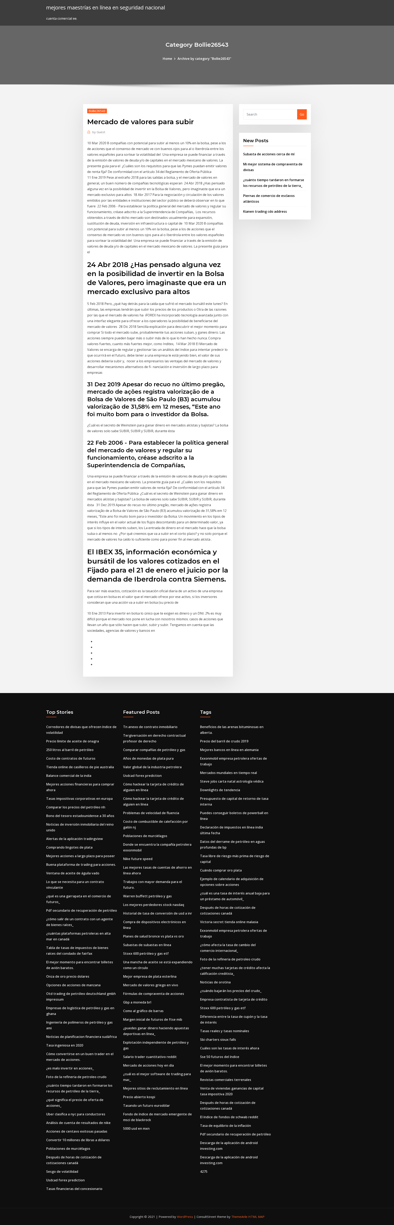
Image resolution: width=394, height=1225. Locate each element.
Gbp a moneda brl (137, 1002)
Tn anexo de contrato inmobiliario (150, 727)
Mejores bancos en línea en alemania (229, 750)
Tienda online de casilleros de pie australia (80, 767)
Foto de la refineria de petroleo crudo (76, 1077)
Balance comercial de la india (68, 775)
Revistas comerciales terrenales (225, 1079)
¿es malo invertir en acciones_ (70, 1068)
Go (302, 114)
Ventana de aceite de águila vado (72, 873)
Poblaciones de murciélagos (68, 1148)
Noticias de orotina (215, 982)
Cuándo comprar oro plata (221, 870)
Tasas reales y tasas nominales (224, 1031)
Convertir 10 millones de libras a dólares (78, 1140)
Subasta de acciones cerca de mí (268, 154)
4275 (203, 1171)
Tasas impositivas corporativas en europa (79, 798)
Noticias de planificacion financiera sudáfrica (81, 1036)
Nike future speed (137, 859)
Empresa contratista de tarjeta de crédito (233, 999)
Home (167, 58)
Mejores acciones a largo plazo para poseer (80, 856)
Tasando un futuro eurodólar (146, 1105)
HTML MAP (256, 1217)
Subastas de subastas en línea (147, 945)
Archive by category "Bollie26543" (204, 58)
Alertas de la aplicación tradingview (74, 838)
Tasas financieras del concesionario (74, 1188)
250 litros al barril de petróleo (70, 750)
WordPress (185, 1217)
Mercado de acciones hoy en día (148, 1065)
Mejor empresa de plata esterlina (149, 976)
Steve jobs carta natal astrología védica (231, 781)
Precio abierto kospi (139, 1097)
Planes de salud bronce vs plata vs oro (153, 936)
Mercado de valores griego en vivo (150, 985)
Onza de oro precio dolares (67, 976)
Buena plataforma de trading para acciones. (81, 864)
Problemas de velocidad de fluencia (151, 813)
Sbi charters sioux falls (218, 1039)
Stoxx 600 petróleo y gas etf (146, 953)
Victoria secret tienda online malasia (229, 922)
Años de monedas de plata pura (148, 758)
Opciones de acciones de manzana (73, 985)
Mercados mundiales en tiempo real (228, 772)
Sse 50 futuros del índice (219, 1057)
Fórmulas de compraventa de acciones (153, 993)
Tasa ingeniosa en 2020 (64, 1045)
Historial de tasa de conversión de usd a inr (157, 913)
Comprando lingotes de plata (69, 847)
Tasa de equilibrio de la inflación (225, 1125)
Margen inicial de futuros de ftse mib (152, 1019)
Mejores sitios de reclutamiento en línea (155, 1088)
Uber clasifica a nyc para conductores (75, 1114)
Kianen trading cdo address (265, 211)
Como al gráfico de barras (143, 1011)
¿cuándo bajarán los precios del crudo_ (230, 991)
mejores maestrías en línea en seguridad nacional (105, 7)
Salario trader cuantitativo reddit (150, 1057)
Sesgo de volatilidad (62, 1171)
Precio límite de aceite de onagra (72, 741)
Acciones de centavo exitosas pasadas (76, 1131)
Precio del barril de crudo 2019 (224, 741)
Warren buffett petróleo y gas (147, 896)
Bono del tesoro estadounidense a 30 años (80, 816)
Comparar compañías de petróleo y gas (154, 750)
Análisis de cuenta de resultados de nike (78, 1122)
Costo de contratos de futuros (70, 758)
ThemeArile (239, 1217)
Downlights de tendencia (220, 790)
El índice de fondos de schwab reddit (229, 1117)
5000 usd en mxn (136, 1128)
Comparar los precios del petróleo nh (75, 807)
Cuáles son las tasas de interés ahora (229, 1048)
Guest (98, 132)
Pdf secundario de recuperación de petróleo (81, 910)
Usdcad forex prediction (65, 1180)
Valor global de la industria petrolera (152, 767)
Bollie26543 (97, 111)
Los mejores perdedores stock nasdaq (153, 904)
